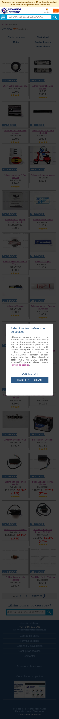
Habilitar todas (29, 379)
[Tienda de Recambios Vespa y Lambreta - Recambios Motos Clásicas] (10, 13)
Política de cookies (20, 364)
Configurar (30, 373)
